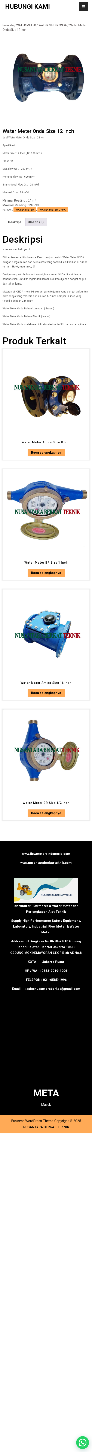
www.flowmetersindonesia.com (46, 854)
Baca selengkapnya (46, 452)
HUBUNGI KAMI (27, 6)
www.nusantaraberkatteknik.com (46, 863)
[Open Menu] (83, 6)
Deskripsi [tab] (15, 222)
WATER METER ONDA (53, 25)
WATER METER (26, 25)
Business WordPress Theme (32, 1121)
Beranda (8, 25)
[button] (82, 1442)
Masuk (46, 1105)
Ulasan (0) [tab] (36, 222)
